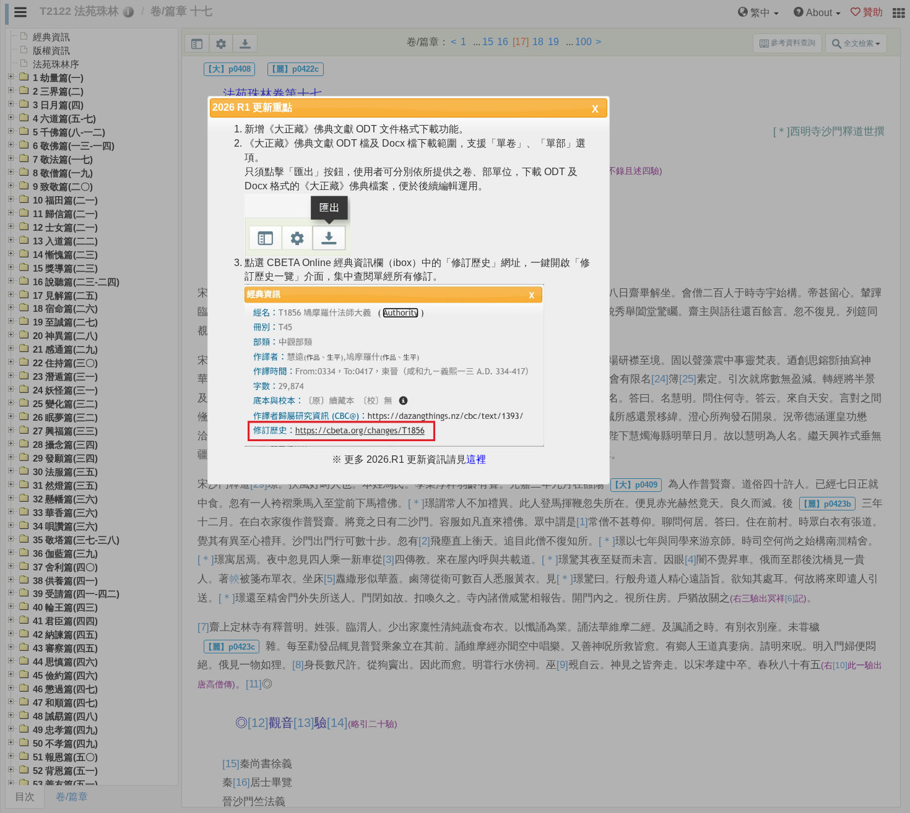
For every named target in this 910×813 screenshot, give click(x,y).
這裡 (476, 459)
